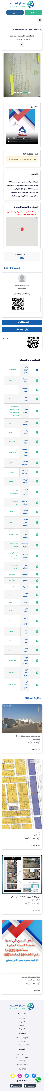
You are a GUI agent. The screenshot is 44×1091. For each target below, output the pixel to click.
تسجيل (33, 12)
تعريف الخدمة (22, 1041)
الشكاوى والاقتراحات (22, 1045)
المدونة (22, 1022)
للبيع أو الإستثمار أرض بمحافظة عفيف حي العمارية (25, 897)
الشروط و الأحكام (22, 1038)
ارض (39, 832)
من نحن (22, 1018)
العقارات (22, 1025)
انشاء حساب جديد (22, 1057)
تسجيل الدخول (22, 1054)
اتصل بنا (22, 1029)
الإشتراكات (22, 1061)
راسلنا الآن (19, 329)
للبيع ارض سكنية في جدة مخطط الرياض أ (28, 736)
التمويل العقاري (22, 1064)
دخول (15, 12)
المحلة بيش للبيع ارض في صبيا (31, 977)
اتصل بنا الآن (24, 322)
